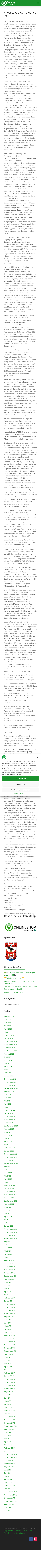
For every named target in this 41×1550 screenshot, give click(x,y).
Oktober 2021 (9, 1198)
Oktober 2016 (9, 1385)
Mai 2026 (7, 1026)
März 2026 (8, 1032)
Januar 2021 (9, 1226)
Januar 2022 (9, 1188)
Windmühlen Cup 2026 (13, 992)
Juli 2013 (7, 1507)
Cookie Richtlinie (19, 793)
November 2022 (10, 1157)
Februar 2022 (9, 1185)
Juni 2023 (8, 1135)
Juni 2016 (7, 1398)
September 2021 (10, 1201)
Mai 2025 (7, 1063)
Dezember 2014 (10, 1454)
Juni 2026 (8, 1023)
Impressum (8, 1531)
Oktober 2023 (9, 1123)
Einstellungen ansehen (20, 790)
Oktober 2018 (9, 1310)
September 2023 (11, 1126)
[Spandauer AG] (11, 961)
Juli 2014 (7, 1470)
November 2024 (10, 1082)
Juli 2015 (7, 1432)
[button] (38, 758)
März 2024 (8, 1107)
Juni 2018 (7, 1323)
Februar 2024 (9, 1110)
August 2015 (9, 1429)
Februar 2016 (9, 1410)
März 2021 (8, 1220)
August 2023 (9, 1129)
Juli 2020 (7, 1245)
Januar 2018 (9, 1339)
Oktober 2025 (9, 1048)
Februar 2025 (9, 1073)
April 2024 (8, 1104)
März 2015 (8, 1445)
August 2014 (9, 1467)
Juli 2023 (7, 1132)
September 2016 (10, 1389)
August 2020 (9, 1242)
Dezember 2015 (10, 1417)
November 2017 (10, 1345)
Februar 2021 (9, 1223)
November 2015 (10, 1420)
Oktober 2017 (9, 1348)
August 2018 (9, 1317)
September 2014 (11, 1464)
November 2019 (10, 1270)
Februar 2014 (9, 1486)
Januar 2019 (9, 1301)
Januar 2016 (9, 1414)
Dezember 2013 (10, 1492)
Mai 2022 (7, 1176)
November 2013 (10, 1495)
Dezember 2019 (10, 1267)
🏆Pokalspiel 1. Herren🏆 (14, 978)
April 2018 (8, 1329)
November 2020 (10, 1232)
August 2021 (9, 1204)
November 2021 (10, 1195)
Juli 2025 (7, 1057)
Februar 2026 (9, 1035)
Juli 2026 (7, 1020)
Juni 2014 (7, 1473)
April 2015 (8, 1442)
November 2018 (10, 1307)
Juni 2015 (7, 1435)
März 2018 (8, 1332)
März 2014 (8, 1482)
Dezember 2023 (10, 1117)
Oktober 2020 (9, 1235)
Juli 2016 (7, 1395)
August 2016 (9, 1392)
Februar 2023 (9, 1148)
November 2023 (10, 1120)
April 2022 (8, 1179)
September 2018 (11, 1314)
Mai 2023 (7, 1138)
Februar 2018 (9, 1335)
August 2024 (9, 1092)
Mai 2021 (7, 1213)
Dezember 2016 (10, 1379)
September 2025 (11, 1051)
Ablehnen (21, 784)
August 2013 (9, 1504)
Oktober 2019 (9, 1273)
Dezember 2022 (10, 1154)
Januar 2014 (9, 1489)
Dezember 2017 (10, 1342)
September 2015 (10, 1426)
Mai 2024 (7, 1101)
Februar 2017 (9, 1373)
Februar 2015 (9, 1448)
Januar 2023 (9, 1151)
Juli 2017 (7, 1357)
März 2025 (8, 1070)
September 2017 (10, 1351)
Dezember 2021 (10, 1192)
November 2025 (10, 1045)
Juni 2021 (7, 1210)
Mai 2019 (7, 1289)
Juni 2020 (8, 1248)
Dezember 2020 (10, 1229)
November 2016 (10, 1382)
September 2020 (11, 1238)
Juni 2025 (8, 1060)
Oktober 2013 (9, 1498)
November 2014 (10, 1457)
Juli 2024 (7, 1095)
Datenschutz (20, 1531)
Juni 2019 (7, 1285)
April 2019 (8, 1292)
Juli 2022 (7, 1170)
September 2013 (10, 1501)
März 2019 (8, 1295)
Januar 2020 (9, 1263)
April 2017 (8, 1367)
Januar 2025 (9, 1076)
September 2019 (11, 1276)
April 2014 (8, 1479)
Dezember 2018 (10, 1304)
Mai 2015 (7, 1439)
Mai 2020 (7, 1251)
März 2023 (8, 1145)
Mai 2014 (7, 1476)
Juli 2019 (7, 1282)
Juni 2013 (7, 1511)
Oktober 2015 (9, 1423)
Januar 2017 (9, 1376)
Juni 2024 (8, 1098)
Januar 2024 (9, 1113)
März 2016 (8, 1407)
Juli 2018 (7, 1320)
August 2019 (9, 1279)
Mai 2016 (7, 1401)
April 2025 (8, 1066)
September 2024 (11, 1088)
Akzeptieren (20, 778)
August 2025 (9, 1054)
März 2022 (8, 1182)
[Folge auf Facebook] (31, 1539)
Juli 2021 (7, 1207)
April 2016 (8, 1404)
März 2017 (8, 1370)
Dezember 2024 (10, 1079)
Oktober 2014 (9, 1461)
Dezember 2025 (10, 1041)
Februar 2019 (9, 1298)
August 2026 (9, 1016)
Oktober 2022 (9, 1160)
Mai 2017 (7, 1364)
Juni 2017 (7, 1360)
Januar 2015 (9, 1451)
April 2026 (8, 1029)
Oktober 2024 (9, 1085)
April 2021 (8, 1217)
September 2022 (11, 1163)
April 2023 (8, 1142)
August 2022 (9, 1167)
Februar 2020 (9, 1260)
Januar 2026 (9, 1038)
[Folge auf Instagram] (35, 1539)
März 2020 (8, 1257)
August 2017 (9, 1354)
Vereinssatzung (19, 1533)
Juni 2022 (8, 1173)
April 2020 (8, 1254)
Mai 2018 (7, 1326)
